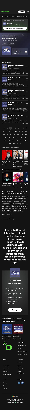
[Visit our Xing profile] (22, 383)
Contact (20, 362)
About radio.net (22, 345)
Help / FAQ (20, 368)
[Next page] (17, 143)
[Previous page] (7, 128)
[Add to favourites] (22, 35)
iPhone (4, 383)
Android (5, 388)
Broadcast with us (22, 354)
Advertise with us (22, 351)
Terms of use (6, 362)
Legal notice (6, 368)
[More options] (27, 35)
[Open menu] (28, 12)
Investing (12, 43)
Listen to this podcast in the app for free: (13, 20)
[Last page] (20, 143)
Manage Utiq (6, 371)
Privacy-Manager (7, 374)
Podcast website (6, 214)
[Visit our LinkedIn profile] (19, 383)
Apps (19, 365)
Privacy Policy (6, 365)
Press (19, 348)
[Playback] (26, 52)
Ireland (16, 396)
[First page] (4, 128)
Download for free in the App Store (15, 28)
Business (5, 43)
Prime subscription (21, 372)
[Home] (2, 16)
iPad (4, 386)
